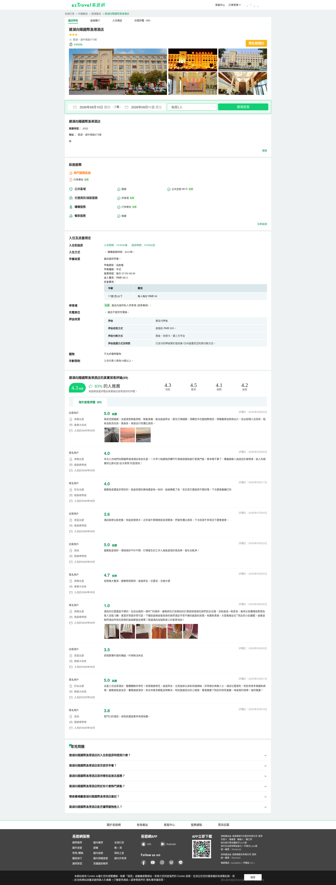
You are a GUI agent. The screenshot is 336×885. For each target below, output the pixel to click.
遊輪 (95, 847)
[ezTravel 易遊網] (88, 5)
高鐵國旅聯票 (100, 863)
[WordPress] (171, 862)
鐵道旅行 (77, 858)
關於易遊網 (114, 825)
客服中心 (220, 4)
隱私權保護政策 (154, 879)
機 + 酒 (118, 847)
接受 (252, 877)
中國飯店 (83, 13)
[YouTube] (153, 862)
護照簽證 (77, 863)
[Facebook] (143, 862)
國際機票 (77, 842)
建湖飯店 (96, 13)
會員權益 (142, 825)
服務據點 (196, 825)
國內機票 (98, 842)
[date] (92, 107)
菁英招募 (223, 825)
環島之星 (119, 853)
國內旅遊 (98, 853)
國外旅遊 (77, 847)
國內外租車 (120, 858)
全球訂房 (70, 13)
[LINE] (180, 862)
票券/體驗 (77, 853)
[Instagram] (162, 862)
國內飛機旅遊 (100, 858)
